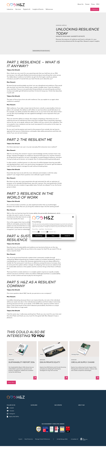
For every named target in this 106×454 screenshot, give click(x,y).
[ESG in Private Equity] (53, 349)
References (49, 9)
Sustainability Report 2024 (22, 362)
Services (18, 9)
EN (97, 4)
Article (64, 25)
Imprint (20, 439)
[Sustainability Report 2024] (22, 349)
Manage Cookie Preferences (42, 439)
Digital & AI (26, 9)
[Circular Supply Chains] (84, 349)
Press (93, 4)
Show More (11, 382)
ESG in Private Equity (50, 362)
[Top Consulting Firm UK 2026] (38, 429)
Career (87, 4)
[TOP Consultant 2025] (68, 429)
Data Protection (29, 439)
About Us (80, 4)
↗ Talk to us (95, 9)
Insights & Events (38, 9)
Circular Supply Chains (82, 362)
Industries (10, 9)
